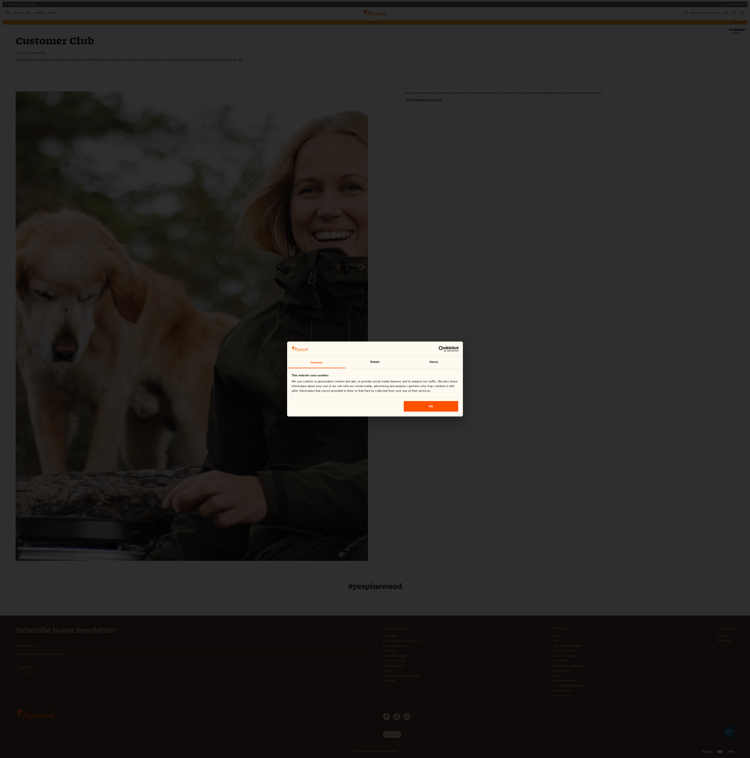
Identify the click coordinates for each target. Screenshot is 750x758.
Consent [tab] (316, 362)
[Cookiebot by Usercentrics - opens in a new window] (441, 349)
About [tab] (433, 361)
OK (431, 406)
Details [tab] (375, 361)
